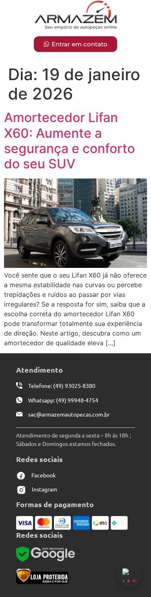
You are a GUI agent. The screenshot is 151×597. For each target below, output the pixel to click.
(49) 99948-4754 (76, 400)
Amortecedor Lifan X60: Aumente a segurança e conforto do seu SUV (69, 141)
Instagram (44, 489)
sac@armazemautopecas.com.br (69, 414)
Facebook (43, 475)
